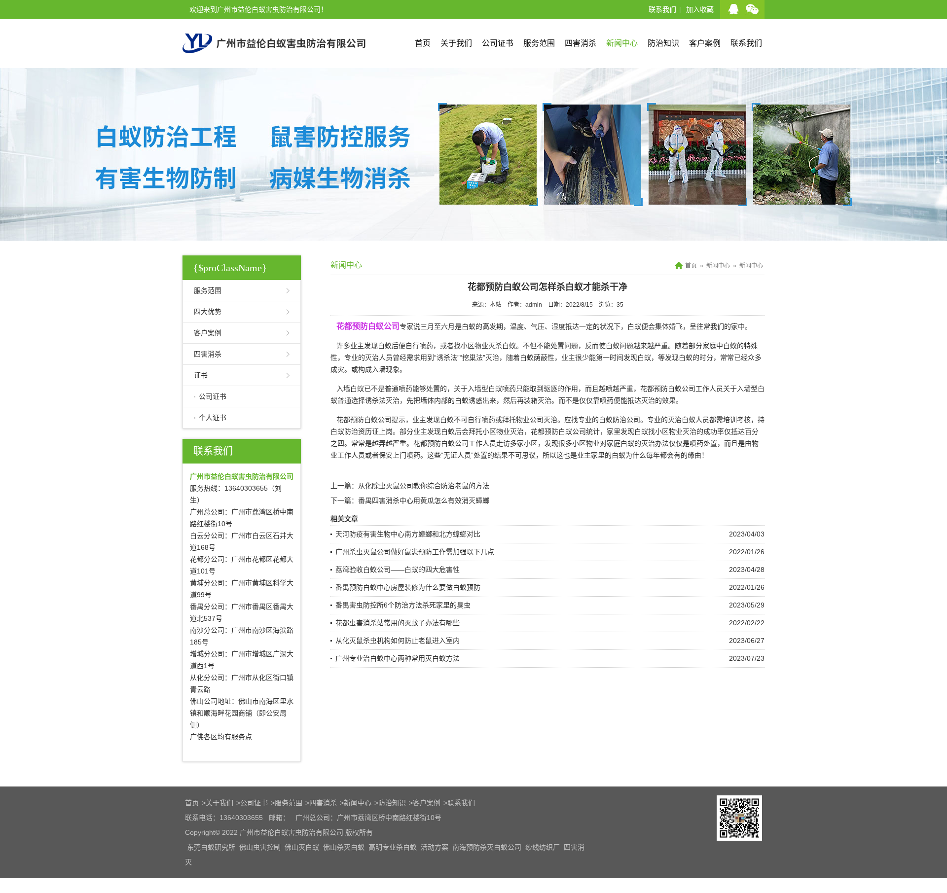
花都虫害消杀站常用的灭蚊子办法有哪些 (397, 623)
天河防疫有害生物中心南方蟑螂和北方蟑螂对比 (407, 534)
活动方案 (434, 847)
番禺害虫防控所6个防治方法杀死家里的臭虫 (403, 605)
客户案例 (705, 43)
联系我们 (662, 9)
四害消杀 (580, 43)
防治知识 (663, 43)
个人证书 (212, 418)
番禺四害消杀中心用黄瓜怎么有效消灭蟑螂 (423, 500)
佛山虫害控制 (260, 847)
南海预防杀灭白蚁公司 (486, 847)
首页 (423, 43)
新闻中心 (622, 43)
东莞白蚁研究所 (211, 847)
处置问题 (564, 346)
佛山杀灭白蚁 (343, 847)
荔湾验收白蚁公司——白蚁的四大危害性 (397, 569)
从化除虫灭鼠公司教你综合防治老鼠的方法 (423, 486)
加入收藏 (700, 9)
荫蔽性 (544, 357)
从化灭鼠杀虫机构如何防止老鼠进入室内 (397, 640)
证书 (201, 375)
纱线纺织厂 (542, 847)
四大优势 (207, 312)
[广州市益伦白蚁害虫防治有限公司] (273, 64)
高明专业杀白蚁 (392, 847)
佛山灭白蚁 (302, 847)
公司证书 (497, 43)
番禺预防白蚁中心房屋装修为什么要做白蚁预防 (407, 587)
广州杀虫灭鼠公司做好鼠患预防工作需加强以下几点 (414, 552)
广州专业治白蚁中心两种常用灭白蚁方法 (397, 658)
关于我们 (456, 43)
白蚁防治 (344, 431)
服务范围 (539, 43)
